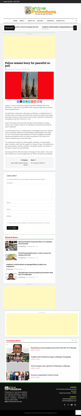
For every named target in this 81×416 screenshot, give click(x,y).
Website (9, 216)
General (33, 350)
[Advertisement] (29, 47)
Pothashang (9, 69)
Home (15, 21)
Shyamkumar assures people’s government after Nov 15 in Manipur (53, 348)
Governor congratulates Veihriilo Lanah (44, 375)
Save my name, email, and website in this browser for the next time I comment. (29, 223)
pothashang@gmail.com (69, 399)
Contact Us (60, 21)
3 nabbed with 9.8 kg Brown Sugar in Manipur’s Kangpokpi (51, 357)
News (22, 21)
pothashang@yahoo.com (69, 400)
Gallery (40, 21)
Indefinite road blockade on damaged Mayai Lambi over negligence (57, 27)
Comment (10, 183)
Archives (50, 21)
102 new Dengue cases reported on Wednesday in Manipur (50, 366)
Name (9, 202)
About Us (31, 21)
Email (9, 209)
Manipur (38, 350)
